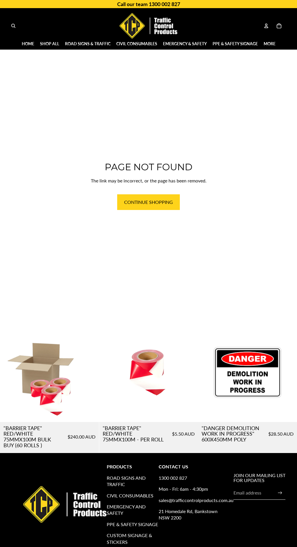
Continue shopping (148, 202)
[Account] (266, 25)
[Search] (13, 25)
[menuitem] (269, 44)
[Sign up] (280, 493)
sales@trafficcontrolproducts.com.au (196, 500)
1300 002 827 (173, 478)
